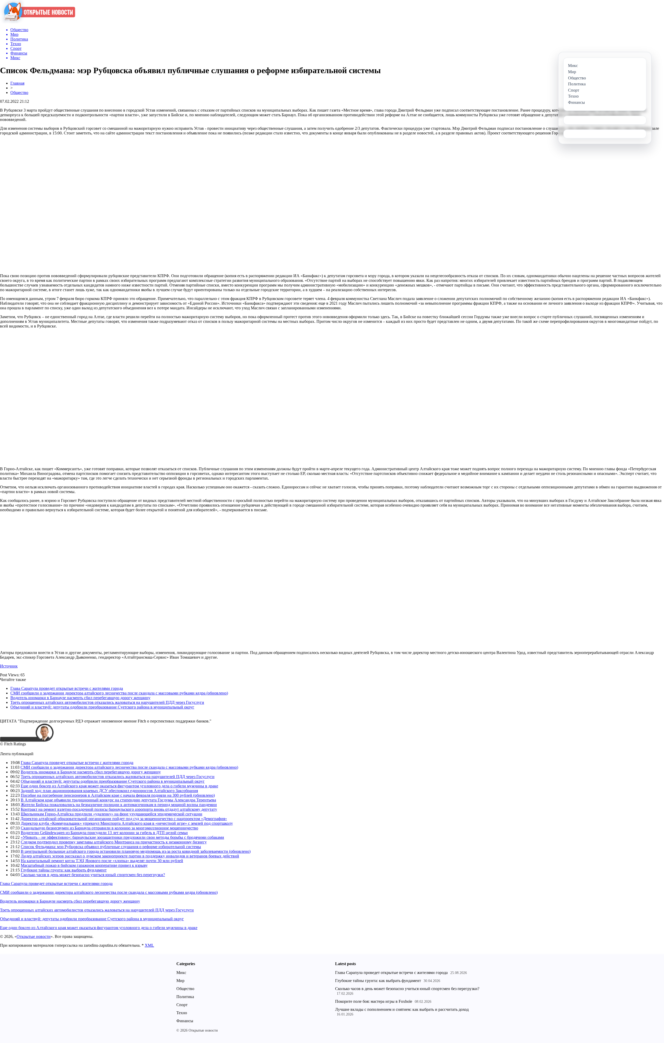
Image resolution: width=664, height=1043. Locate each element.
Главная (17, 83)
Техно (181, 1013)
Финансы (184, 1021)
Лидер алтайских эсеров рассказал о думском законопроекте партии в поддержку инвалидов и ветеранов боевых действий (130, 856)
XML (149, 945)
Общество (19, 92)
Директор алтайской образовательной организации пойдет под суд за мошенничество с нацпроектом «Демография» (123, 818)
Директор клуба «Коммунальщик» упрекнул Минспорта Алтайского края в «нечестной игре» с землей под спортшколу (127, 823)
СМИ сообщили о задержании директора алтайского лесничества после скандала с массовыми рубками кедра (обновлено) (119, 693)
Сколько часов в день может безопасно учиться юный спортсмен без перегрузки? (93, 874)
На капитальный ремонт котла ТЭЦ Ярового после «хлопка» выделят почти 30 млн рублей (102, 860)
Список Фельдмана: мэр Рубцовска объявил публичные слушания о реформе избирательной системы (111, 846)
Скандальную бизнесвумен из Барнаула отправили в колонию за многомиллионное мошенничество (109, 828)
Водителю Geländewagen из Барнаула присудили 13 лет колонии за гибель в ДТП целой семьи (104, 832)
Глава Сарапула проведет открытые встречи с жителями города (66, 688)
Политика (185, 996)
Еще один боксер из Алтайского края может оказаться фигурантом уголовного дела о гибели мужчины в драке (119, 786)
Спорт (182, 1005)
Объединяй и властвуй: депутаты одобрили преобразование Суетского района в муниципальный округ (102, 707)
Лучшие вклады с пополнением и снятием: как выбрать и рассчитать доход (402, 1009)
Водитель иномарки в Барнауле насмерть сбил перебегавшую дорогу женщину (80, 698)
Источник (9, 666)
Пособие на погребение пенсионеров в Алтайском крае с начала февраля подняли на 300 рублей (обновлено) (118, 795)
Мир (180, 980)
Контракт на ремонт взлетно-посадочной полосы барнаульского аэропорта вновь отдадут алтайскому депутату (119, 809)
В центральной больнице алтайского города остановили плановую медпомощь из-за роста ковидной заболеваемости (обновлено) (136, 851)
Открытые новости (34, 936)
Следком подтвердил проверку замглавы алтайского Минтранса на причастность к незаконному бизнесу (114, 842)
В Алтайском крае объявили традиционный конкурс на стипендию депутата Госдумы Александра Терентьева (118, 800)
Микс (181, 972)
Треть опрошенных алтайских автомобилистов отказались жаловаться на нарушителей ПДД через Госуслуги (107, 702)
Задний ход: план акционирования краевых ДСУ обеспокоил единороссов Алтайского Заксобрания (109, 790)
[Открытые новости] (37, 22)
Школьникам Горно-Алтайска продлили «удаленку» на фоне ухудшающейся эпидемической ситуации (111, 814)
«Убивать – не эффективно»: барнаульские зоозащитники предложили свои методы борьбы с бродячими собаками (122, 837)
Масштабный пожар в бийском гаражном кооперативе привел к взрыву (84, 865)
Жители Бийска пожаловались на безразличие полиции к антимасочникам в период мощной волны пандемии (119, 804)
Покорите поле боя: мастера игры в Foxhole (373, 1001)
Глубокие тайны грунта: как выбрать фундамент (64, 870)
